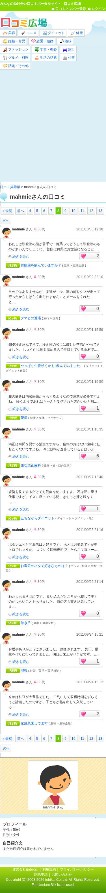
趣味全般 (65, 723)
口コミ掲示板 (10, 187)
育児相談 (53, 670)
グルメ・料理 (18, 58)
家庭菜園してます (34, 723)
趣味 (68, 41)
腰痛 (24, 418)
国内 (55, 318)
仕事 (71, 58)
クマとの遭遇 (31, 318)
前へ (20, 211)
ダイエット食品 (15, 370)
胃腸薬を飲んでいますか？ (41, 265)
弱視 (24, 671)
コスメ (30, 33)
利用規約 (49, 869)
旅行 (71, 49)
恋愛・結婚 (44, 41)
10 (73, 211)
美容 (11, 33)
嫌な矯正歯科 (31, 465)
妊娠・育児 (16, 41)
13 (100, 211)
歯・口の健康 (61, 465)
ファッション (18, 49)
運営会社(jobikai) (25, 869)
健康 (79, 33)
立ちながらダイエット (38, 518)
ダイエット (56, 33)
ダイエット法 (83, 518)
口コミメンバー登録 (70, 9)
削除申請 (41, 875)
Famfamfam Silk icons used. (53, 885)
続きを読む (20, 257)
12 (91, 211)
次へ (6, 220)
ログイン (98, 9)
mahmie (18, 229)
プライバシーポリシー (77, 869)
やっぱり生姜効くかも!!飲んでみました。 (52, 366)
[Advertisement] (53, 125)
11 (82, 211)
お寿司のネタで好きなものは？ (44, 566)
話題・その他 (18, 66)
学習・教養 (48, 49)
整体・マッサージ (50, 417)
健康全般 (78, 265)
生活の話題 (48, 58)
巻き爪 (26, 623)
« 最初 (7, 211)
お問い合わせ (62, 875)
